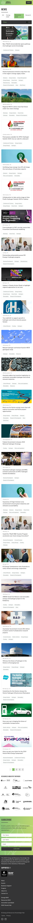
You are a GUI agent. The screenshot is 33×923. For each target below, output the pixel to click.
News (3, 880)
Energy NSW (8, 16)
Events (3, 883)
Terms (3, 916)
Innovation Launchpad (7, 903)
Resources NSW (18, 16)
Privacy (8, 916)
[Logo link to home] (6, 3)
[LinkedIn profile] (6, 919)
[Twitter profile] (2, 919)
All (3, 15)
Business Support (6, 886)
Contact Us (4, 893)
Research (28, 15)
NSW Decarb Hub (6, 905)
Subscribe (16, 849)
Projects (3, 888)
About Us (4, 891)
